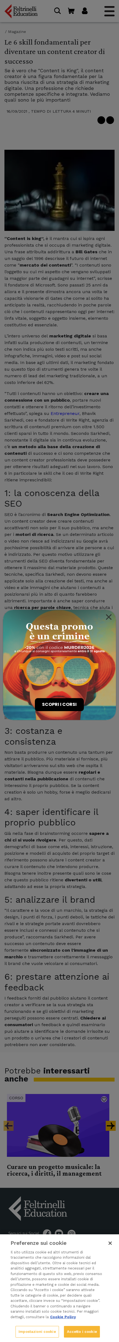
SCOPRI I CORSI (59, 704)
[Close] (109, 617)
